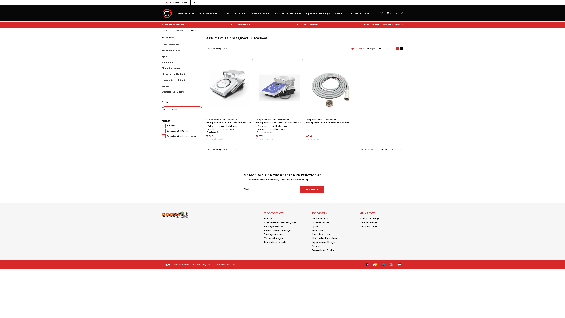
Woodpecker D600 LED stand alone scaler (278, 122)
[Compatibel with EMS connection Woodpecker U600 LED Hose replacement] (329, 87)
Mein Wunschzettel (369, 226)
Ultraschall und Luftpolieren (287, 13)
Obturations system (259, 13)
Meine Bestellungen (369, 222)
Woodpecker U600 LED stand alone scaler (228, 122)
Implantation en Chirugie (318, 13)
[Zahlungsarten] (367, 264)
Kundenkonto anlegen (370, 218)
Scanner (338, 13)
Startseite (166, 30)
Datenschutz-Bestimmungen (277, 230)
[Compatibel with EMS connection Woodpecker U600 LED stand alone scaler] (229, 87)
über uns (268, 218)
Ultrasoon (192, 30)
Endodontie (239, 13)
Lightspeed (208, 264)
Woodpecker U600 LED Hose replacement (328, 122)
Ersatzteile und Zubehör (359, 13)
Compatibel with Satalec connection (181, 136)
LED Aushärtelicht (185, 13)
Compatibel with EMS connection (180, 131)
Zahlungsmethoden (273, 234)
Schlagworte (179, 30)
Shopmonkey (229, 264)
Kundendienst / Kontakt (275, 242)
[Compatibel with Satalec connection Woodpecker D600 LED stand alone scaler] (279, 87)
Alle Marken (172, 126)
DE (195, 2)
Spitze (225, 13)
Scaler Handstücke (208, 13)
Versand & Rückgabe (274, 238)
